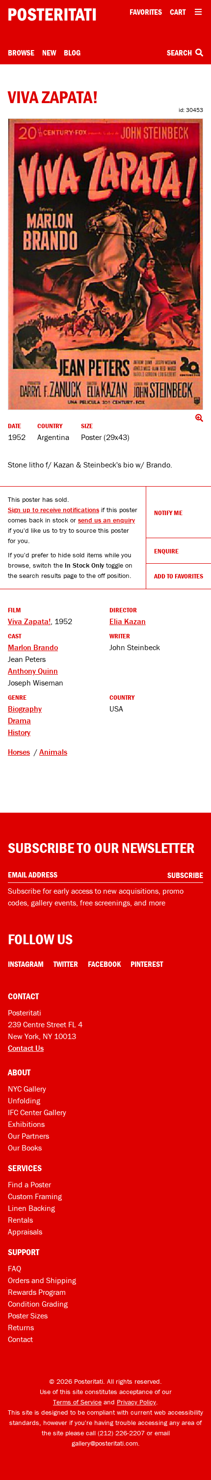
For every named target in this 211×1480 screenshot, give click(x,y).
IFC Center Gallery (37, 1112)
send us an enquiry (106, 520)
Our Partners (28, 1136)
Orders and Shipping (42, 1280)
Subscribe (185, 875)
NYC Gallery (27, 1089)
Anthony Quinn (33, 671)
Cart (177, 12)
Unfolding (24, 1100)
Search (180, 52)
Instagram (26, 964)
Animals (53, 752)
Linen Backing (31, 1208)
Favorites (146, 12)
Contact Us (26, 1048)
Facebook (104, 964)
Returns (21, 1327)
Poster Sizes (28, 1315)
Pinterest (147, 964)
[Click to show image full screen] (105, 264)
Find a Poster (29, 1184)
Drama (19, 720)
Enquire (166, 551)
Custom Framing (35, 1196)
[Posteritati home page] (52, 14)
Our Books (25, 1147)
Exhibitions (26, 1124)
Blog (72, 52)
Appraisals (25, 1231)
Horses (19, 752)
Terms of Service (77, 1402)
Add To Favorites (178, 576)
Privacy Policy (136, 1402)
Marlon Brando (33, 647)
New (49, 52)
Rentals (20, 1220)
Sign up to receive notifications (53, 509)
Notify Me (168, 512)
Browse (21, 52)
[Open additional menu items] (198, 12)
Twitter (65, 964)
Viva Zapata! (29, 621)
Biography (25, 708)
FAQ (14, 1268)
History (19, 732)
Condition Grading (38, 1304)
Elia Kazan (127, 621)
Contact (20, 1339)
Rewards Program (37, 1292)
